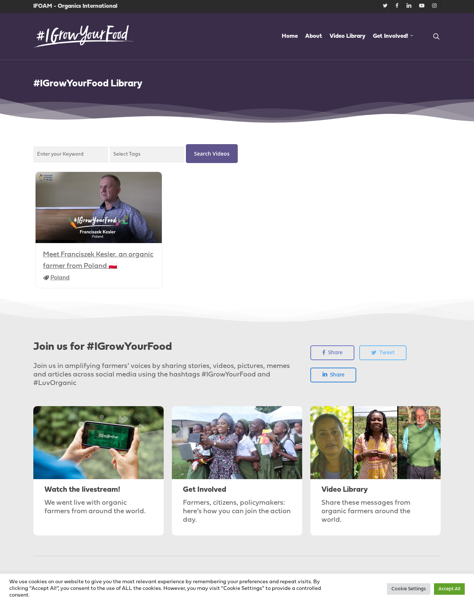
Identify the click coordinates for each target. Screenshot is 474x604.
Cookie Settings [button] (408, 589)
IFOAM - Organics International (75, 6)
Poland (60, 278)
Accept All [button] (449, 589)
